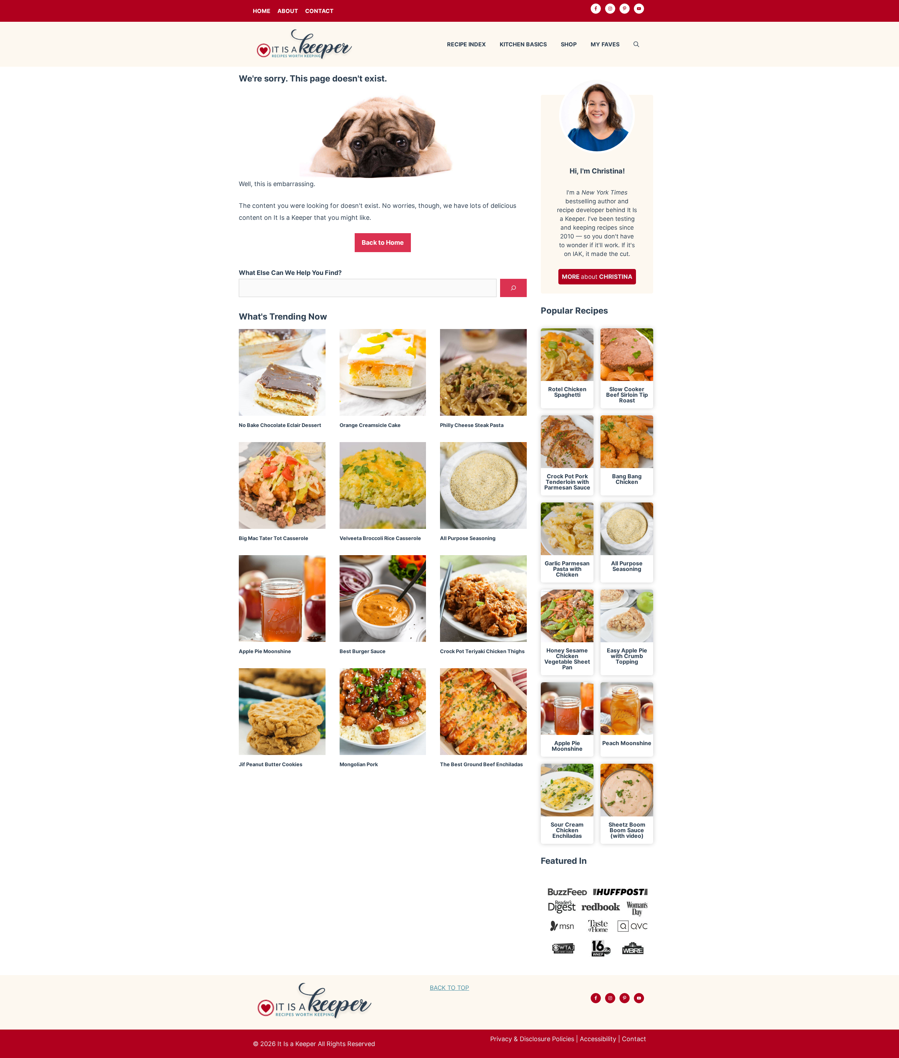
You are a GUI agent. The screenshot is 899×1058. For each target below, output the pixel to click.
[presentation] (282, 372)
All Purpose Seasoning (468, 538)
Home (261, 10)
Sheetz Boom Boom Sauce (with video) (627, 830)
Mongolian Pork (359, 764)
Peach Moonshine (626, 743)
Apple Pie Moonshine (265, 651)
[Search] (513, 288)
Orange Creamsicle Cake (370, 425)
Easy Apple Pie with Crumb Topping (627, 656)
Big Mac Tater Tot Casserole (273, 538)
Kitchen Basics (523, 44)
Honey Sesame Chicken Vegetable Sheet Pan (567, 659)
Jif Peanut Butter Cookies (270, 764)
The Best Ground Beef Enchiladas (481, 764)
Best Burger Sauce (363, 651)
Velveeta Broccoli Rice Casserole (380, 538)
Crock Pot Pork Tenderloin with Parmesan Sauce (567, 481)
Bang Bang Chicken (627, 479)
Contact (319, 10)
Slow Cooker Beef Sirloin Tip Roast (627, 394)
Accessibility (598, 1039)
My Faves (605, 44)
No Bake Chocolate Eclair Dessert (280, 425)
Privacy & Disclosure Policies (532, 1039)
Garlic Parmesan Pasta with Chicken (567, 568)
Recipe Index (466, 44)
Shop (569, 44)
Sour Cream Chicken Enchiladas (567, 830)
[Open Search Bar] (636, 44)
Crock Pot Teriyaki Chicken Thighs (482, 651)
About (287, 10)
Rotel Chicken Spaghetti (567, 391)
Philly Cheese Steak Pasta (472, 425)
